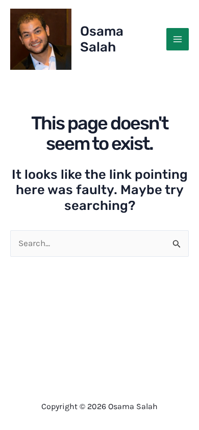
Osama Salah (101, 39)
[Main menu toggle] (177, 39)
